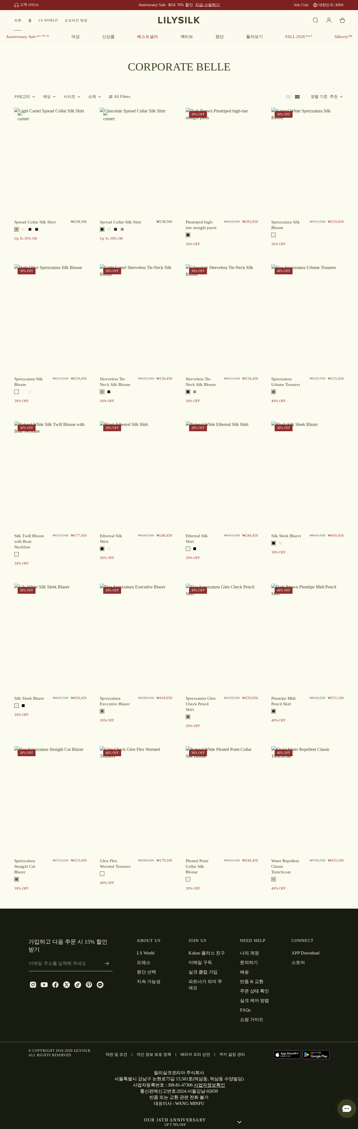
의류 (18, 20)
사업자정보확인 (209, 1085)
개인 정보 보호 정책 (153, 1054)
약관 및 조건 (116, 1054)
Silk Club (301, 5)
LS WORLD (48, 20)
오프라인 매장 (76, 20)
